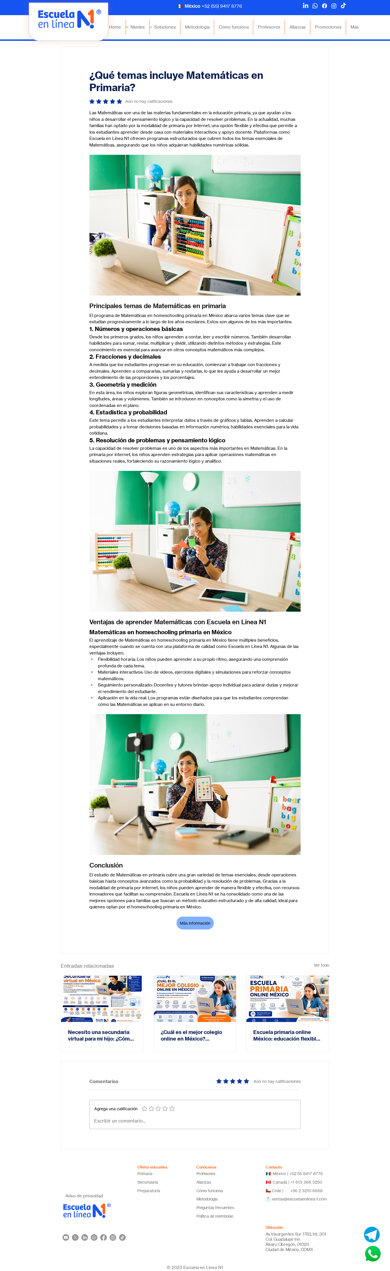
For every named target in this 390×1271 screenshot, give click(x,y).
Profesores (205, 1173)
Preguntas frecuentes (215, 1207)
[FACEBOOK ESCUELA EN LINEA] (324, 6)
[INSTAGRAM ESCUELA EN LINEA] (334, 6)
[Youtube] (66, 1237)
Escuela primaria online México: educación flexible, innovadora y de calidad (287, 1035)
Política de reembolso (214, 1216)
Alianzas (203, 1182)
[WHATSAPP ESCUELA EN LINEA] (315, 6)
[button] (137, 27)
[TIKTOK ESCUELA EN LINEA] (343, 6)
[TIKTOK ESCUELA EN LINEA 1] (122, 1237)
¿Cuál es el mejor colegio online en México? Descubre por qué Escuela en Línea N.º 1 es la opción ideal (193, 1035)
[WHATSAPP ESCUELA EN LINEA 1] (94, 1237)
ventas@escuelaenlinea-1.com (299, 1198)
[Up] (151, 27)
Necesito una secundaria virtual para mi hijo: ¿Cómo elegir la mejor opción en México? (100, 1035)
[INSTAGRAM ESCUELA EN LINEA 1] (113, 1237)
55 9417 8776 (310, 1173)
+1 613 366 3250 (306, 1182)
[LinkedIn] (305, 6)
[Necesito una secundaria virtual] (102, 999)
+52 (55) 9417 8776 (222, 6)
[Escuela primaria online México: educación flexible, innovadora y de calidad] (287, 999)
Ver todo (321, 965)
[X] (75, 1237)
